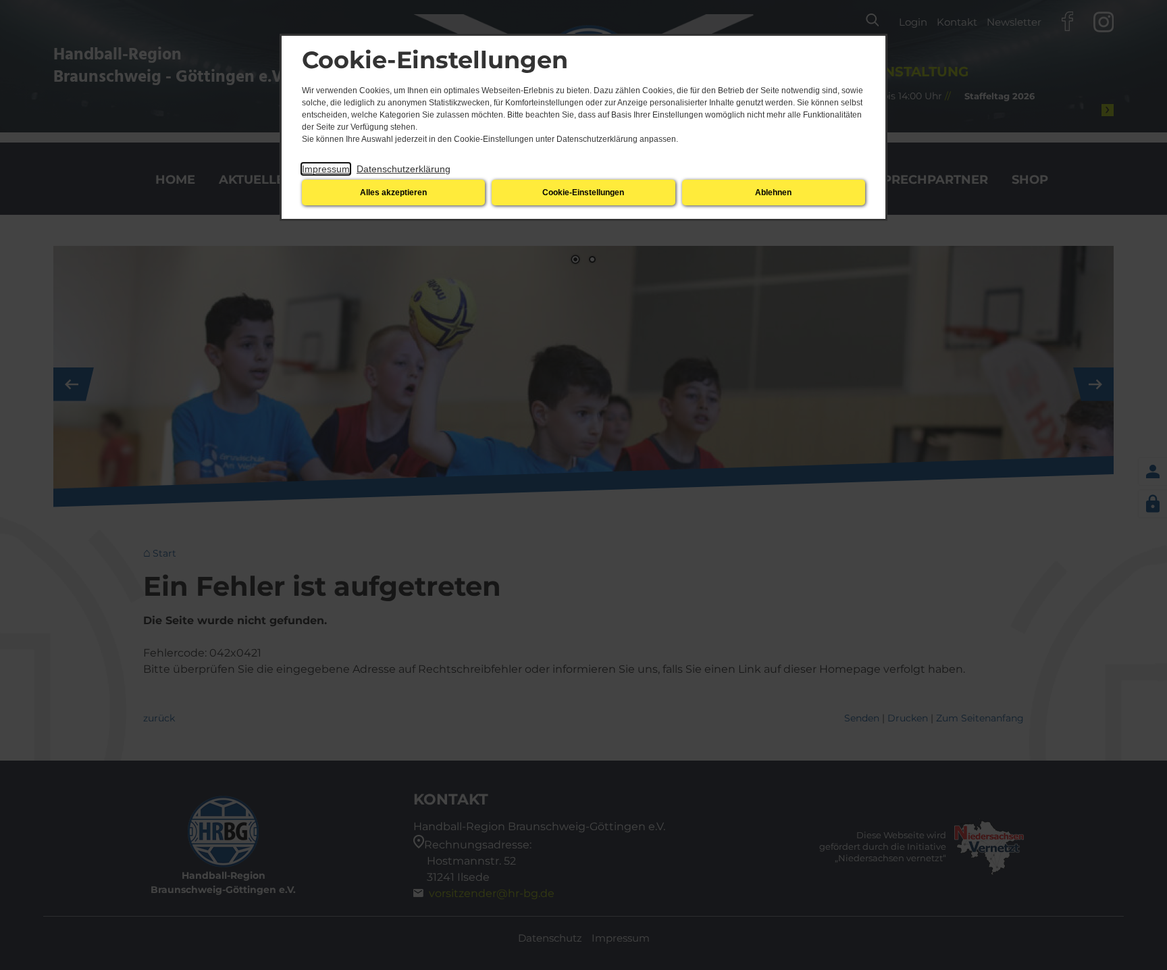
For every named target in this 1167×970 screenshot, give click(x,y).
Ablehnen (773, 192)
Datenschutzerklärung (403, 168)
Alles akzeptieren (393, 192)
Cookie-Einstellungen (583, 192)
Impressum (326, 168)
